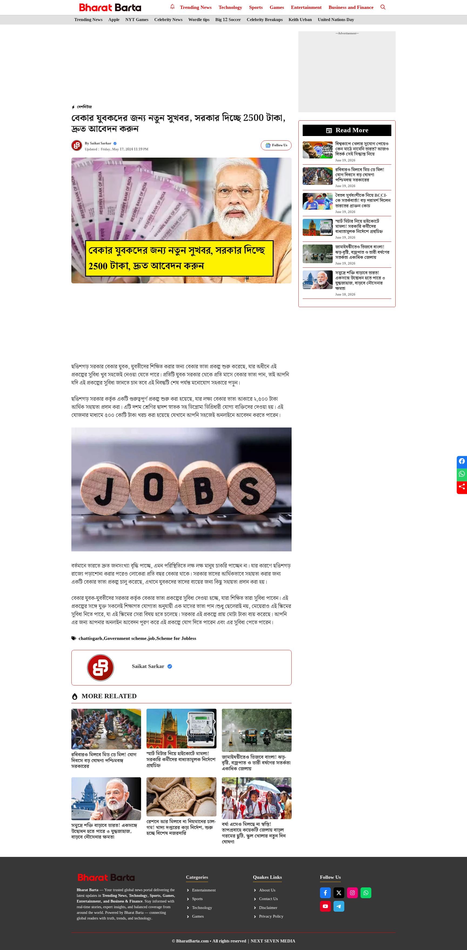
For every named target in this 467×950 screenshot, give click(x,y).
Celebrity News (168, 20)
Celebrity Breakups (265, 20)
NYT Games (136, 20)
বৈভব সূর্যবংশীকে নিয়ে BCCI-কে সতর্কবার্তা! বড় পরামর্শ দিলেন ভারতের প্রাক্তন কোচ (363, 200)
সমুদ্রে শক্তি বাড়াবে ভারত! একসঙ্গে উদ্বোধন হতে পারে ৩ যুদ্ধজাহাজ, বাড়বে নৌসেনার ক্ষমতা (104, 831)
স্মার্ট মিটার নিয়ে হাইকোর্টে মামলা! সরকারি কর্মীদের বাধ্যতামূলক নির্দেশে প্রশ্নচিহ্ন (180, 759)
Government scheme (125, 638)
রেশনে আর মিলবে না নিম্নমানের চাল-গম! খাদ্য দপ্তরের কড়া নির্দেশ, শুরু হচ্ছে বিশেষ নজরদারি (181, 827)
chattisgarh (90, 638)
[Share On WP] (462, 475)
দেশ (80, 107)
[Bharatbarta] (109, 7)
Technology (230, 7)
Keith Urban (300, 20)
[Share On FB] (462, 462)
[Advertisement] (181, 65)
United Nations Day (336, 20)
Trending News (196, 7)
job (151, 638)
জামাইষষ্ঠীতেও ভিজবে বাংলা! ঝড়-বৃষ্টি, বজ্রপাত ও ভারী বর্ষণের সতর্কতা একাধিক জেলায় (256, 763)
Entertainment (306, 7)
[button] (383, 7)
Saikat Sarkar (100, 143)
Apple (113, 20)
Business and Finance (351, 7)
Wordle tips (198, 20)
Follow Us (279, 145)
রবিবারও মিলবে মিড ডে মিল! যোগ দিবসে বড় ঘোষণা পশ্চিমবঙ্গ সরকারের (103, 760)
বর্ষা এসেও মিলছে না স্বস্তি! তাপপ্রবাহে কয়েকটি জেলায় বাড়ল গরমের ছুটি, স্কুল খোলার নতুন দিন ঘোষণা (254, 833)
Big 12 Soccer (228, 20)
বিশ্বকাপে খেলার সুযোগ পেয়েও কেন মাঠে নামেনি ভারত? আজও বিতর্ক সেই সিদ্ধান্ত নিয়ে (362, 149)
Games (277, 7)
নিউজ (87, 107)
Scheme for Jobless (176, 638)
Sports (256, 7)
